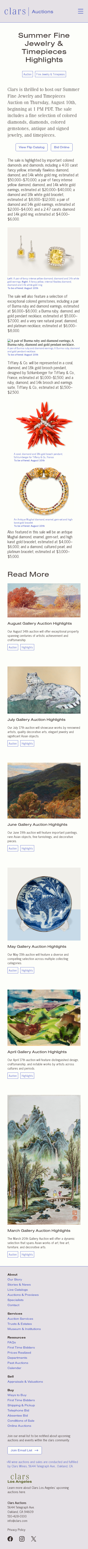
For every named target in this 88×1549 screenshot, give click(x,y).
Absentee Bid (17, 1415)
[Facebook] (10, 1539)
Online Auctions (19, 1426)
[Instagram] (22, 1539)
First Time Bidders (21, 1347)
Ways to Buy (16, 1395)
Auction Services (20, 1319)
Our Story (14, 1279)
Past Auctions (17, 1363)
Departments (17, 1358)
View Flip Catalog (31, 147)
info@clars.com (17, 1520)
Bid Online (61, 147)
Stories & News (19, 1284)
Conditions (20, 1421)
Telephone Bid (18, 1410)
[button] (81, 12)
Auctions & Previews (23, 1295)
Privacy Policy (16, 1529)
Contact (13, 1305)
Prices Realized (19, 1352)
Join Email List (21, 1450)
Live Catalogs (17, 1290)
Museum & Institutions (24, 1329)
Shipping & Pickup (21, 1405)
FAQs (11, 1342)
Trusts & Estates (19, 1324)
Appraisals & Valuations (25, 1382)
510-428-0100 (17, 1516)
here (22, 1491)
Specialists (15, 1300)
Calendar (14, 1368)
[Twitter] (33, 1539)
